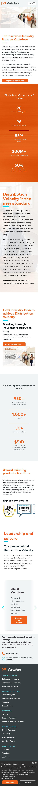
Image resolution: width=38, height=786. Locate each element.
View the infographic (13, 344)
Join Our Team (8, 741)
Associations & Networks (13, 722)
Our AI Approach (9, 730)
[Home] (10, 3)
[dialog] (19, 773)
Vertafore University (11, 698)
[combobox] (33, 763)
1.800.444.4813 (12, 654)
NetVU (5, 714)
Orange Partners (9, 718)
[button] (19, 778)
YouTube (6, 757)
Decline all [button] (27, 782)
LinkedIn (5, 749)
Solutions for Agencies (11, 679)
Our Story (6, 734)
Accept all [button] (10, 782)
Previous (2, 607)
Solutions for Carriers (11, 683)
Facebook (6, 753)
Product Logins (8, 695)
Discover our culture (19, 620)
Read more (12, 776)
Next (34, 607)
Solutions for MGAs (10, 686)
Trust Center (7, 706)
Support (5, 702)
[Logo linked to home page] (11, 670)
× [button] (36, 763)
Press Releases (8, 737)
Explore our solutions (15, 80)
